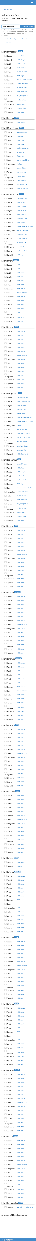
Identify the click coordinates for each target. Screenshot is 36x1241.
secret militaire (21, 413)
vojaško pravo (21, 181)
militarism (20, 277)
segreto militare (22, 429)
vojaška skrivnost (22, 446)
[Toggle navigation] (32, 2)
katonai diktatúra (22, 84)
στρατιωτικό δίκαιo (24, 160)
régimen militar (22, 108)
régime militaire (22, 72)
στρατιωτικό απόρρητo (25, 421)
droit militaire (21, 152)
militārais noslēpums (23, 433)
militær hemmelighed (23, 401)
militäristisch (21, 862)
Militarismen (21, 122)
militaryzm (20, 309)
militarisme (20, 269)
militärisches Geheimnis (24, 417)
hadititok (19, 425)
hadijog (19, 164)
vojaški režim (21, 104)
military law (20, 144)
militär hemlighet (22, 454)
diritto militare (21, 168)
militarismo (20, 301)
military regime (21, 210)
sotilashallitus (21, 68)
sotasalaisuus (21, 409)
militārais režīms (22, 92)
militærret (20, 136)
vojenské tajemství (23, 397)
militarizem (20, 317)
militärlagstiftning (22, 188)
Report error (8, 9)
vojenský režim (22, 56)
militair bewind (21, 64)
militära (19, 866)
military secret (21, 405)
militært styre (21, 60)
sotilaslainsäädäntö (23, 148)
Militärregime (21, 76)
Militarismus (21, 289)
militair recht (21, 140)
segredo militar (22, 442)
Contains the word (22, 39)
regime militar (21, 100)
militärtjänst (29, 1207)
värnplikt (19, 1207)
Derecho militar (22, 184)
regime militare (22, 88)
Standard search (27, 27)
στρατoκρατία (22, 293)
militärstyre (20, 112)
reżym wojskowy (22, 96)
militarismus (21, 265)
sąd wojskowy (21, 172)
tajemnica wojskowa (23, 437)
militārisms (20, 305)
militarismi (20, 281)
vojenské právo (22, 132)
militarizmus (21, 297)
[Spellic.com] (5, 2)
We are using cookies (7, 1239)
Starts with (7, 39)
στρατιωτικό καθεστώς (25, 80)
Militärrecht (20, 156)
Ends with (7, 43)
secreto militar (21, 450)
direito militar (21, 176)
